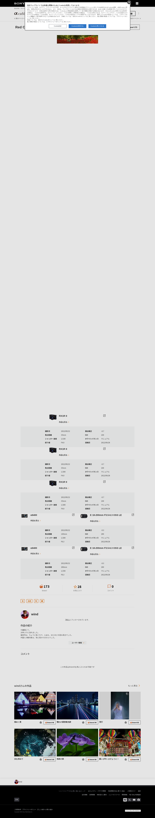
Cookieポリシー (48, 20)
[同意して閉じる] (129, 2)
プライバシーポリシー (54, 22)
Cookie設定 (57, 26)
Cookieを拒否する (77, 26)
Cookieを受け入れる (97, 26)
